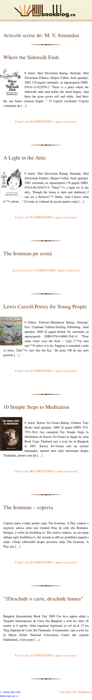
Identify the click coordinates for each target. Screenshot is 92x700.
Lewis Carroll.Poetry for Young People (45, 306)
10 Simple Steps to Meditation (36, 406)
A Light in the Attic (24, 157)
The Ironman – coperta (28, 507)
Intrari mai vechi (10, 692)
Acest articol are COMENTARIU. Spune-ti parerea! (46, 270)
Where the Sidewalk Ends (31, 57)
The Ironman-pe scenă (27, 253)
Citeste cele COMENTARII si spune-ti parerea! (46, 121)
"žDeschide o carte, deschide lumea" (43, 598)
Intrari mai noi (9, 696)
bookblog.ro (46, 10)
